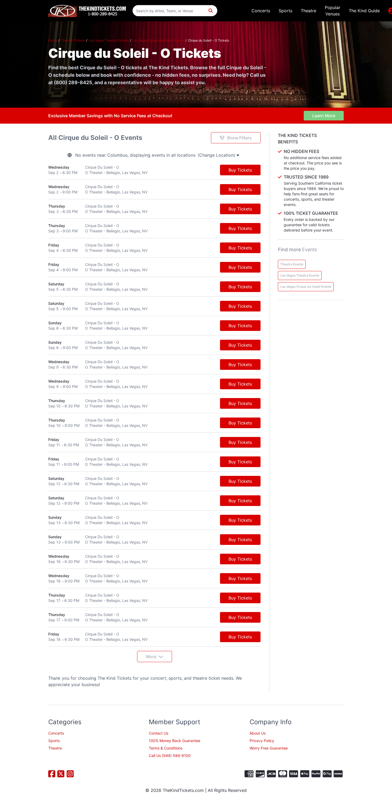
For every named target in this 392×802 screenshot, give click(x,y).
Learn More (323, 115)
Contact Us (158, 733)
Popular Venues (332, 11)
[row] (154, 170)
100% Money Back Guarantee (174, 740)
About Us (258, 733)
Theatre (308, 10)
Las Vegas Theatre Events (299, 275)
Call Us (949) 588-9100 (170, 755)
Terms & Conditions (165, 748)
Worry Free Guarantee (269, 748)
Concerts (260, 10)
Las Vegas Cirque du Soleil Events (305, 287)
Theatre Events (291, 264)
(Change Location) (217, 155)
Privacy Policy (262, 740)
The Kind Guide (364, 10)
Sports (285, 10)
